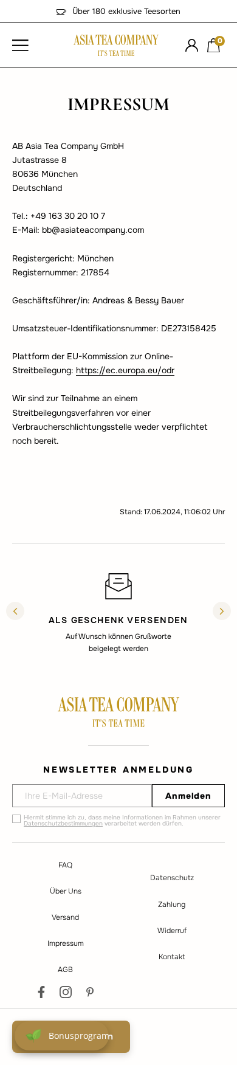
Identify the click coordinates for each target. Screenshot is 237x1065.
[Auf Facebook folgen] (41, 992)
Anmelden (188, 795)
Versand (65, 917)
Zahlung (171, 904)
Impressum (65, 943)
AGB (65, 969)
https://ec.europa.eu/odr (125, 370)
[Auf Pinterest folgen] (90, 992)
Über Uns (65, 891)
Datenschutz (172, 878)
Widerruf (172, 931)
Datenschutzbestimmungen (63, 823)
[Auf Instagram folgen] (66, 992)
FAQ (65, 865)
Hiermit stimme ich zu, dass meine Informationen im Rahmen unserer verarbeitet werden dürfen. (122, 821)
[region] (118, 613)
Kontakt (172, 957)
